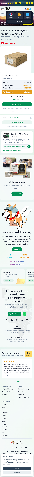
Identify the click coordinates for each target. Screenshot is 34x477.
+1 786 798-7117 (18, 337)
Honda (4, 424)
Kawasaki (4, 427)
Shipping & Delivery (7, 389)
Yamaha (4, 418)
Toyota (4, 404)
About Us (4, 395)
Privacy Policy (22, 395)
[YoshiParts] (17, 442)
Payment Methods (7, 392)
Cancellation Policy (23, 389)
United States (15, 118)
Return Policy (22, 392)
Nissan (4, 410)
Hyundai (4, 430)
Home (3, 13)
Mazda (4, 415)
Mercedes (5, 435)
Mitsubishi (5, 413)
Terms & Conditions (23, 397)
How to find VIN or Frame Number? (12, 150)
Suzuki (4, 421)
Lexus (3, 407)
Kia (3, 433)
